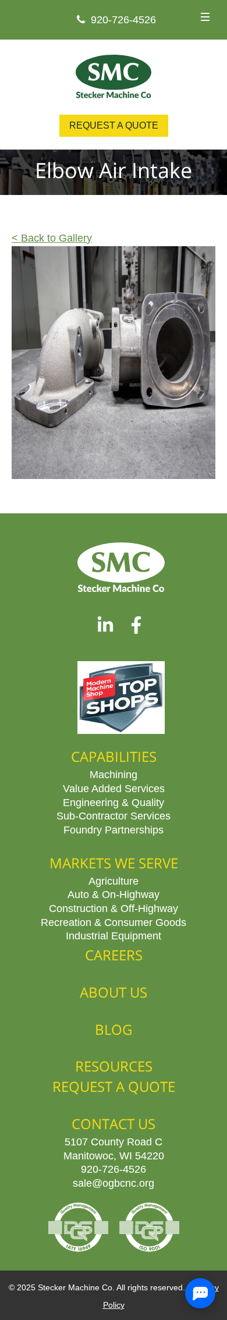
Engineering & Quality (113, 802)
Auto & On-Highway (113, 894)
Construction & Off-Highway (113, 908)
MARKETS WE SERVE (113, 862)
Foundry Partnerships (113, 829)
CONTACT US (113, 1123)
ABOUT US (113, 992)
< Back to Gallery (52, 237)
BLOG (113, 1029)
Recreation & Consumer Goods (113, 922)
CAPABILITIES (114, 756)
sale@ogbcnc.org (113, 1183)
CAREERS (114, 954)
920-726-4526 (123, 19)
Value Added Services (114, 788)
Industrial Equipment (113, 935)
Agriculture (113, 881)
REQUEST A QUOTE (113, 125)
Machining (113, 774)
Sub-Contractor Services (113, 815)
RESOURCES (113, 1066)
